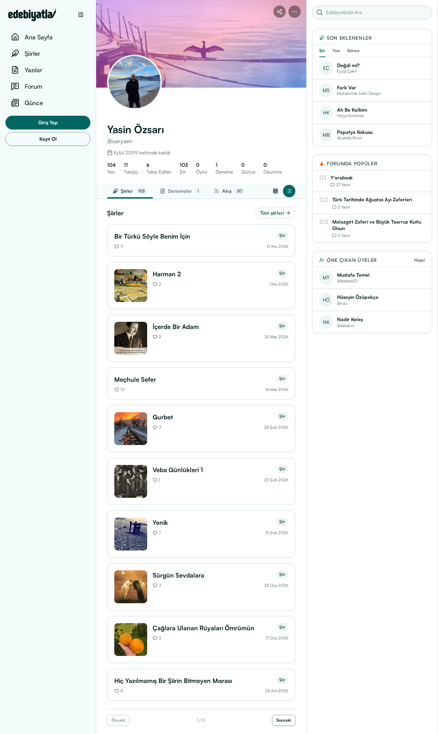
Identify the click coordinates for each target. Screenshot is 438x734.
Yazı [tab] (336, 50)
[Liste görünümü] (289, 191)
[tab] (229, 191)
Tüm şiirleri (272, 213)
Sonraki (283, 720)
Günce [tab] (353, 50)
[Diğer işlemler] (294, 11)
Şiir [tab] (322, 50)
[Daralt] (81, 15)
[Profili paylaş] (279, 11)
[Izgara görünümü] (275, 191)
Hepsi (419, 260)
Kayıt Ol (48, 139)
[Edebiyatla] (41, 14)
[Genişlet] (96, 367)
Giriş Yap (48, 122)
